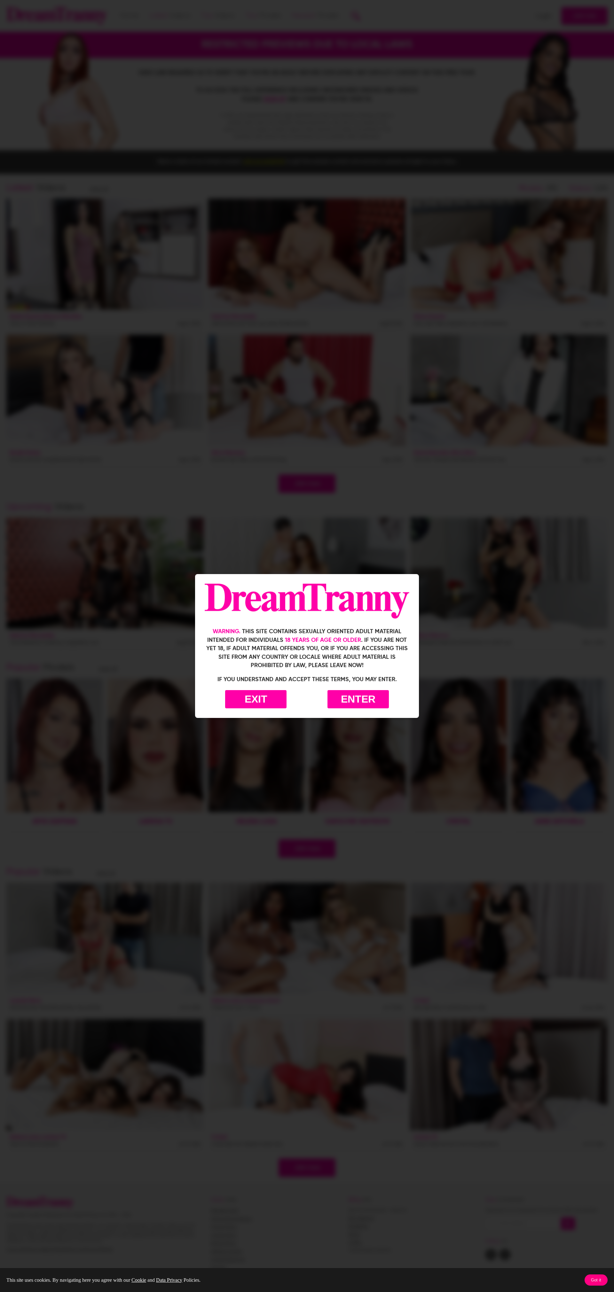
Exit (256, 699)
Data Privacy (169, 1280)
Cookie (138, 1280)
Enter (358, 699)
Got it (596, 1280)
